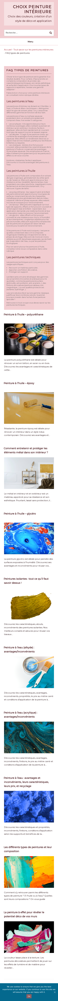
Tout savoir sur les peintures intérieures (33, 49)
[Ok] (54, 992)
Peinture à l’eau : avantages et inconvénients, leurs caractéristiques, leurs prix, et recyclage (26, 782)
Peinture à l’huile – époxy (19, 383)
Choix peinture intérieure (32, 9)
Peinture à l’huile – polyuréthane (23, 314)
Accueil (8, 49)
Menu (30, 41)
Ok (29, 996)
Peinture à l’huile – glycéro (20, 513)
